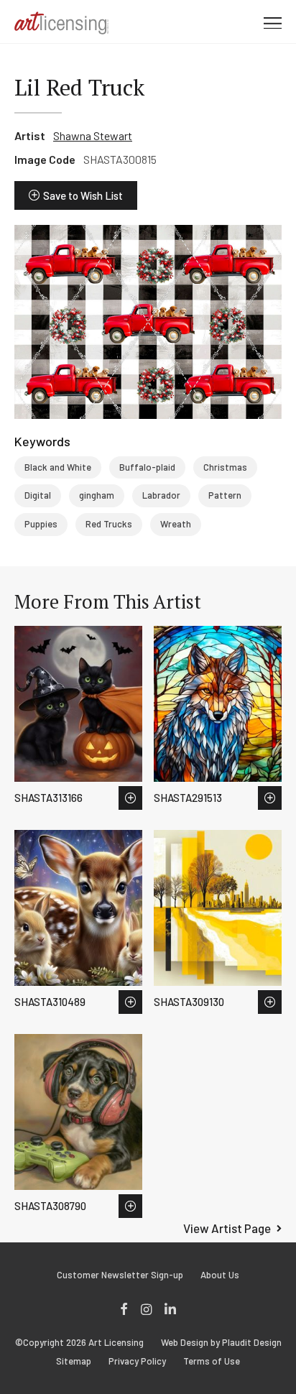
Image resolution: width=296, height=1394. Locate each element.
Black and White (57, 467)
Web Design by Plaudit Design (221, 1342)
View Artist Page (227, 1228)
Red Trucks (108, 524)
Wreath (175, 524)
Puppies (40, 524)
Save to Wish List (83, 195)
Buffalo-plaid (147, 467)
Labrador (161, 495)
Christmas (225, 467)
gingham (96, 495)
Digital (37, 495)
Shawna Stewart (92, 135)
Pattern (224, 495)
